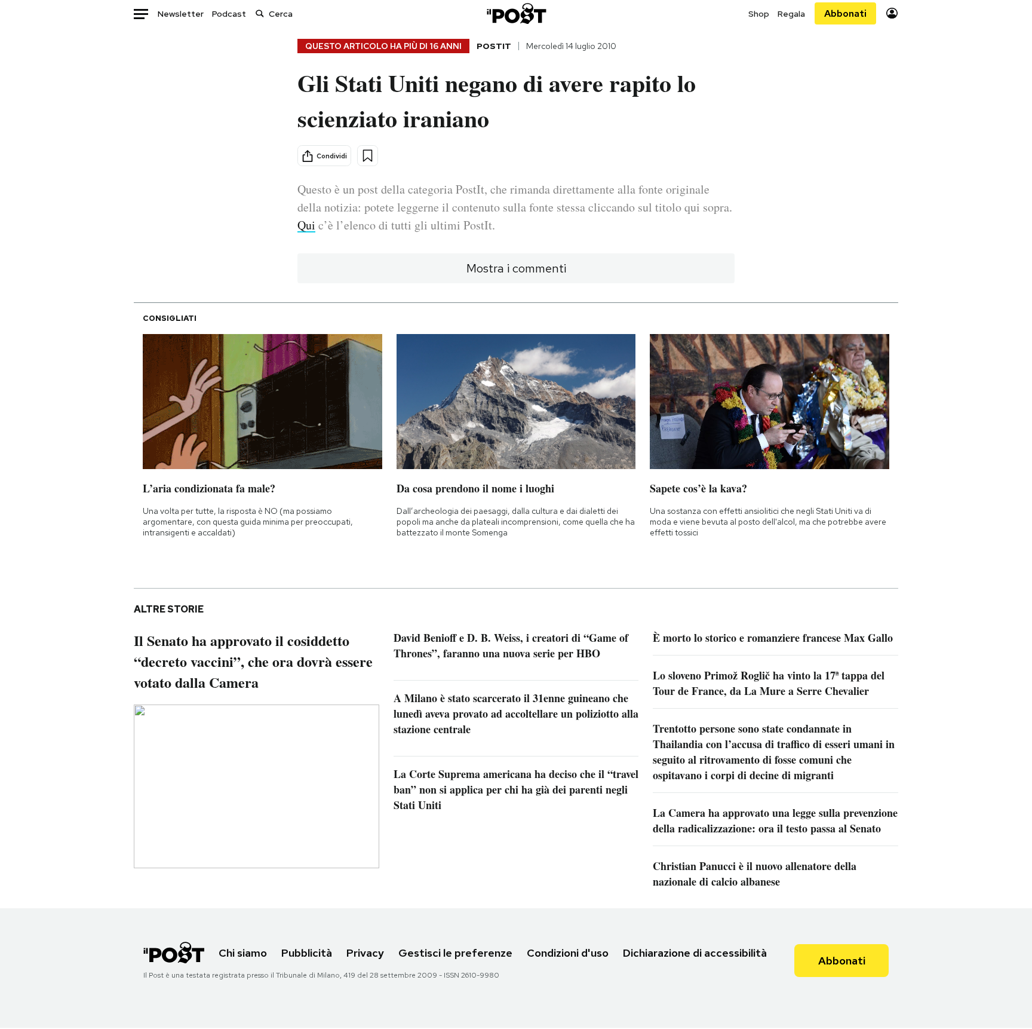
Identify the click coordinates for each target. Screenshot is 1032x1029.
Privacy (365, 953)
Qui (306, 225)
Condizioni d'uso (568, 953)
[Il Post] (516, 13)
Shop (758, 13)
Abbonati (845, 13)
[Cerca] (260, 13)
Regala (791, 13)
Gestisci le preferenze (455, 953)
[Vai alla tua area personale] (892, 13)
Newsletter (181, 13)
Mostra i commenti (516, 268)
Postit (494, 46)
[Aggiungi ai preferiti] (367, 156)
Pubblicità (306, 953)
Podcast (229, 13)
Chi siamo (243, 953)
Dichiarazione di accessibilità (695, 953)
